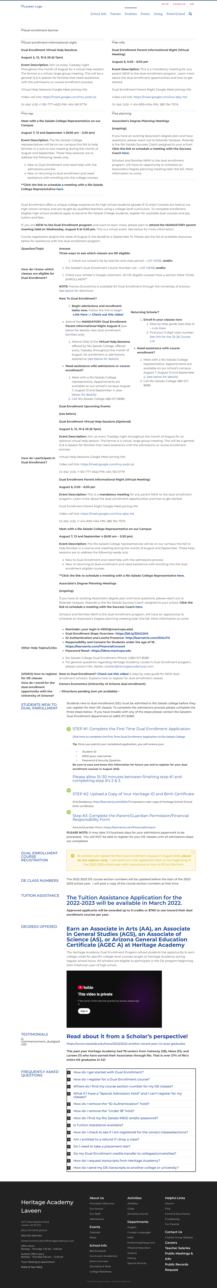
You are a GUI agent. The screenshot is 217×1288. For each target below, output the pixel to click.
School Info (98, 1245)
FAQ (167, 1208)
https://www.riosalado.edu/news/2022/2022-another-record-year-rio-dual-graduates (126, 1044)
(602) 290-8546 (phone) (34, 1230)
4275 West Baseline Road (35, 1221)
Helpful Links (175, 1198)
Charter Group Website (179, 1237)
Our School (96, 1208)
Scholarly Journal (137, 1213)
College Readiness (101, 1271)
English (131, 1227)
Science (132, 1252)
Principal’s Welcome (102, 1203)
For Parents (172, 1224)
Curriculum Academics (103, 1256)
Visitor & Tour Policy (31, 1266)
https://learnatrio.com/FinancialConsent (130, 827)
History (131, 1258)
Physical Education (138, 1247)
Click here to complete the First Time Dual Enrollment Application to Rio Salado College (129, 736)
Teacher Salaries (177, 1248)
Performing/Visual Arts (141, 1242)
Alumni (169, 1203)
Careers (171, 1242)
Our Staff (95, 1213)
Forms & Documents (177, 1213)
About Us (97, 1198)
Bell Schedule (98, 1250)
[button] (190, 13)
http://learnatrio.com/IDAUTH (112, 801)
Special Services (136, 1263)
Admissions (97, 1219)
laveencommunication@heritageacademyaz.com (47, 1240)
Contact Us (173, 1232)
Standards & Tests (100, 1266)
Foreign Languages (139, 1232)
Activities (134, 1198)
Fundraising (172, 1219)
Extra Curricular (99, 1261)
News (93, 1237)
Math (130, 1237)
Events (95, 1227)
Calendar (95, 1232)
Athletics (132, 1203)
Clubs (130, 1208)
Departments (137, 1222)
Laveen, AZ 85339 (31, 1225)
